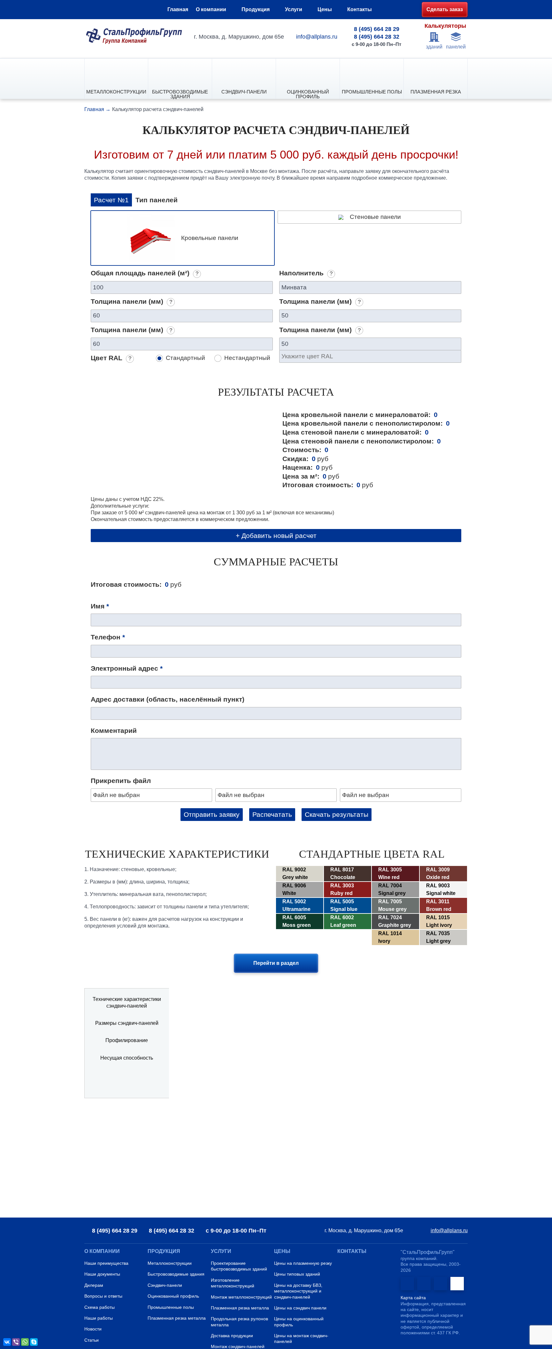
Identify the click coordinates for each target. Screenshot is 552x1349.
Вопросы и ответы (103, 1296)
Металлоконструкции (116, 91)
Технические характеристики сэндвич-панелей (127, 1002)
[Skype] (34, 1342)
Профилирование (126, 1040)
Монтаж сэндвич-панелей (237, 1346)
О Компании (102, 1251)
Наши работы (98, 1318)
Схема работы (99, 1307)
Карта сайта (413, 1297)
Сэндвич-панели (244, 91)
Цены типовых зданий (297, 1274)
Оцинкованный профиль (308, 94)
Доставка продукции (232, 1335)
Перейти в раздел (276, 963)
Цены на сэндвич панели (300, 1307)
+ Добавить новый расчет (276, 535)
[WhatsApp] (25, 1342)
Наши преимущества (106, 1263)
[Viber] (16, 1342)
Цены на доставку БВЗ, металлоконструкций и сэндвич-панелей (298, 1291)
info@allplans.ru (316, 37)
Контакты (359, 9)
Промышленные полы (372, 91)
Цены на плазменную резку (303, 1263)
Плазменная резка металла (177, 1318)
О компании (211, 9)
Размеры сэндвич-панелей (126, 1023)
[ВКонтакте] (7, 1342)
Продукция (255, 9)
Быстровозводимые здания (180, 94)
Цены (325, 9)
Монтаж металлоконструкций (241, 1297)
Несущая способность (126, 1058)
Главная (177, 9)
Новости (93, 1328)
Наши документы (102, 1274)
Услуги (293, 9)
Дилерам (93, 1285)
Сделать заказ (444, 9)
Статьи (91, 1340)
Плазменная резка (435, 91)
